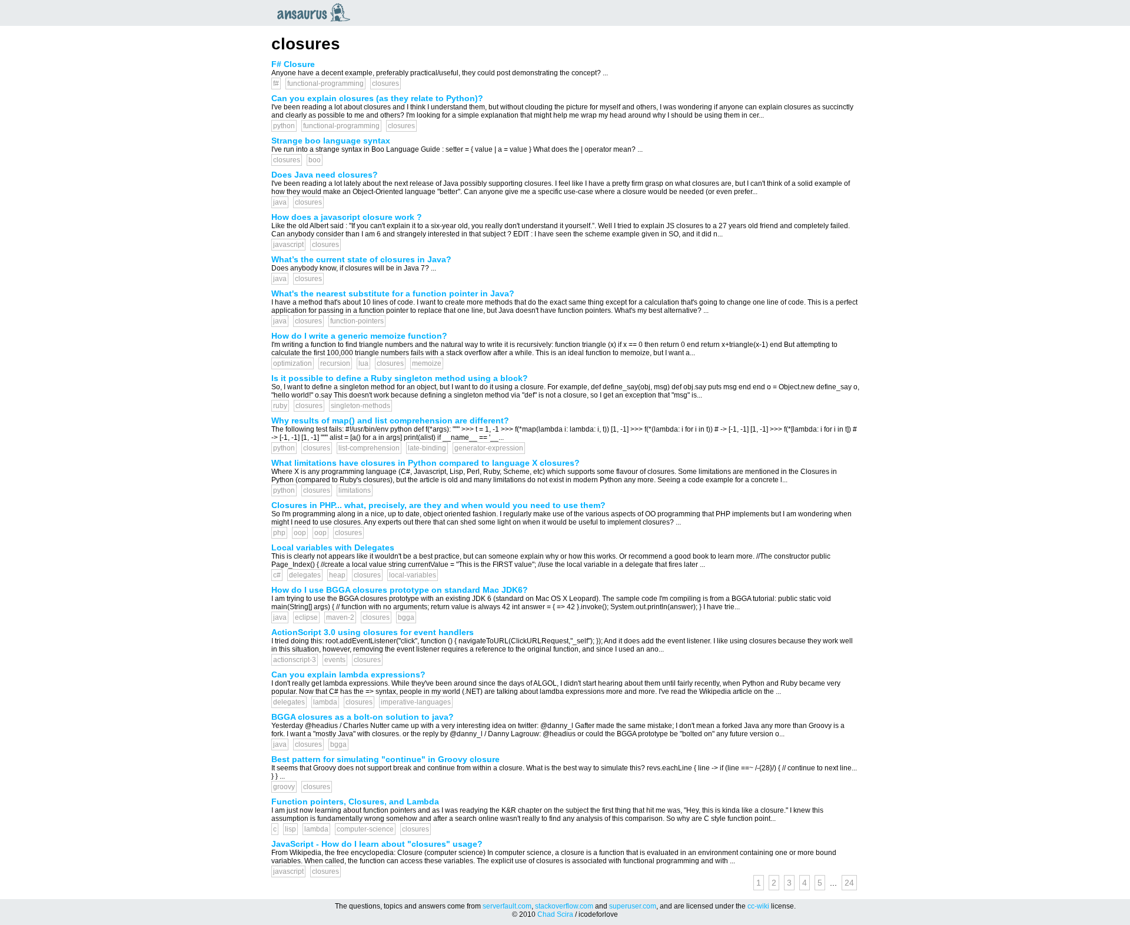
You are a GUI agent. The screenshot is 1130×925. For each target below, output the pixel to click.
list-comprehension (369, 448)
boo (314, 160)
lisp (290, 829)
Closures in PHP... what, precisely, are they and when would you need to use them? (438, 505)
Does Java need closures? (324, 174)
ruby (280, 406)
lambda (325, 702)
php (279, 533)
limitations (354, 490)
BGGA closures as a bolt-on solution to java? (362, 717)
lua (363, 363)
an (316, 12)
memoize (426, 363)
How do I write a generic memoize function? (359, 335)
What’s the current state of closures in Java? (361, 259)
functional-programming (325, 83)
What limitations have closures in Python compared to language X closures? (425, 462)
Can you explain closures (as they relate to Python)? (377, 98)
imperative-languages (416, 702)
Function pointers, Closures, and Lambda (355, 801)
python (284, 126)
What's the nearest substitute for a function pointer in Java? (392, 293)
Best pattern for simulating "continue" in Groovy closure (385, 759)
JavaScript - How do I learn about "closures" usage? (377, 844)
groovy (284, 787)
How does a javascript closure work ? (346, 217)
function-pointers (357, 321)
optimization (292, 363)
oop (300, 533)
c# (277, 575)
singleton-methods (360, 406)
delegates (305, 575)
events (334, 660)
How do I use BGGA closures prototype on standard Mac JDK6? (399, 590)
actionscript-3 (294, 660)
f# (276, 83)
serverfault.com (507, 906)
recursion (335, 363)
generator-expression (488, 448)
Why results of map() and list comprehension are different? (390, 420)
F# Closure (293, 64)
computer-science (365, 829)
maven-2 (340, 617)
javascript (288, 245)
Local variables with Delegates (332, 547)
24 (849, 882)
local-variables (412, 575)
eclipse (306, 617)
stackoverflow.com (564, 906)
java (280, 202)
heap (337, 575)
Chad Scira (555, 914)
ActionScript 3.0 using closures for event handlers (372, 632)
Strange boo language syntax (330, 140)
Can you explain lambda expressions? (348, 674)
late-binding (427, 448)
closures (385, 83)
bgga (406, 617)
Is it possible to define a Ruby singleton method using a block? (399, 378)
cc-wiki (758, 906)
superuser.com (632, 906)
